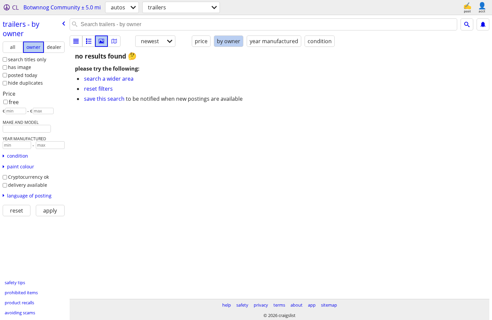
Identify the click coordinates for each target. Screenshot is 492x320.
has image (19, 67)
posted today (22, 75)
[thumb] (88, 41)
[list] (76, 41)
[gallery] (101, 41)
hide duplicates (25, 83)
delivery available (27, 185)
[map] (114, 41)
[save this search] (483, 24)
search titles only (27, 59)
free (14, 102)
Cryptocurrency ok (28, 177)
